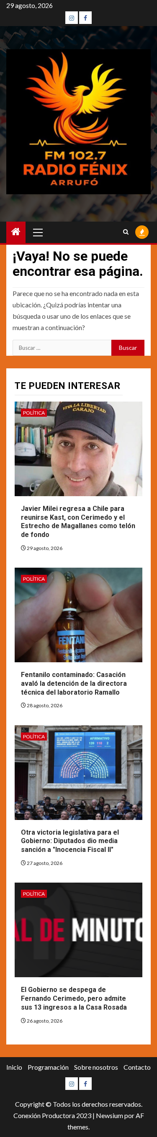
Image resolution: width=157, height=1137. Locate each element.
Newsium (109, 1115)
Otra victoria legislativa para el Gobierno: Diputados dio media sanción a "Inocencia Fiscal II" (70, 841)
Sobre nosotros (96, 1067)
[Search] (126, 232)
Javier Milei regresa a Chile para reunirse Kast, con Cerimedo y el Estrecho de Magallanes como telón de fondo (78, 522)
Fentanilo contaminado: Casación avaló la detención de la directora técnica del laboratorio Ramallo (74, 683)
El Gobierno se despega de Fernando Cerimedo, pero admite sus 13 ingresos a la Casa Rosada (74, 998)
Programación (48, 1067)
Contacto (137, 1067)
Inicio (14, 1067)
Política (34, 413)
